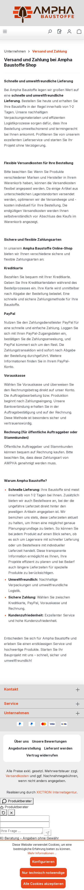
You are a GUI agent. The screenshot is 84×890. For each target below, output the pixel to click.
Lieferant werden (58, 748)
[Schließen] (11, 812)
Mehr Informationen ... (42, 853)
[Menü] (5, 31)
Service (11, 703)
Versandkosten (17, 776)
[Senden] (47, 833)
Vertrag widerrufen (42, 755)
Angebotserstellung (24, 748)
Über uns (21, 741)
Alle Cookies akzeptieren (43, 884)
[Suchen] (50, 31)
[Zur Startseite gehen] (43, 15)
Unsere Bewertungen (49, 741)
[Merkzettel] (59, 31)
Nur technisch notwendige (43, 873)
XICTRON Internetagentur (56, 792)
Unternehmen (16, 713)
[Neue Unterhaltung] (3, 812)
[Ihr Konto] (69, 31)
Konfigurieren (43, 862)
